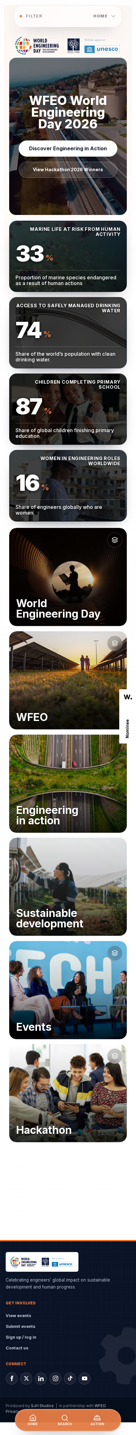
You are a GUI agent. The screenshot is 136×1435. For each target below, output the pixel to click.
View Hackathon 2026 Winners (68, 169)
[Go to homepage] (68, 45)
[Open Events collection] (114, 952)
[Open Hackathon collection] (114, 1056)
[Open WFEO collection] (114, 643)
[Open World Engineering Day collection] (114, 540)
